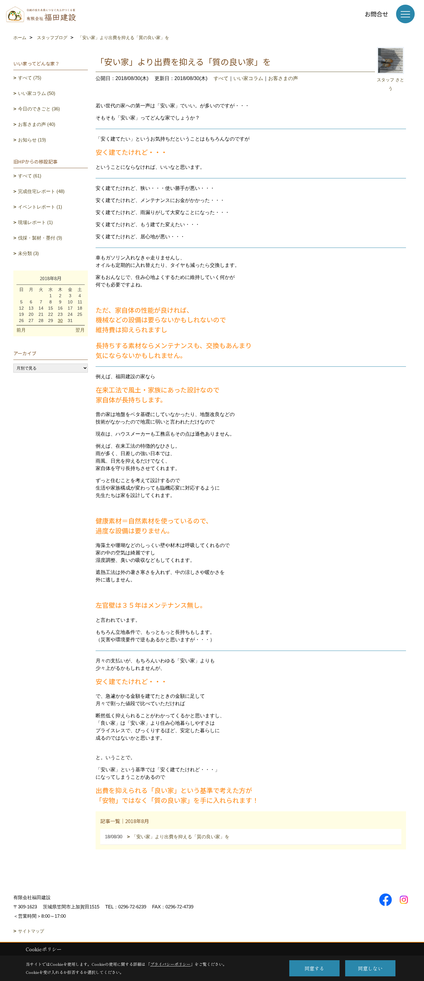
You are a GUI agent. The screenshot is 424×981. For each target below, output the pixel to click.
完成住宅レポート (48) (41, 191)
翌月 (80, 330)
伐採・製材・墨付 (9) (40, 237)
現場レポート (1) (35, 222)
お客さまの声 (283, 78)
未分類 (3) (28, 253)
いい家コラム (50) (36, 93)
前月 (21, 330)
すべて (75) (29, 77)
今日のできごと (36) (39, 108)
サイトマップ (31, 931)
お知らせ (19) (32, 139)
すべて (221, 78)
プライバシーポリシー (170, 964)
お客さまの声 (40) (36, 124)
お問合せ (376, 14)
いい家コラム (248, 78)
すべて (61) (29, 175)
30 (60, 320)
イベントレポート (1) (40, 206)
